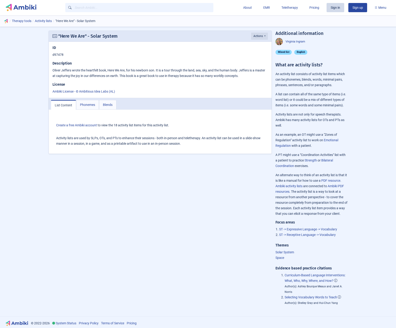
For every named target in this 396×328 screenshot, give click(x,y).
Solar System (284, 252)
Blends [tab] (108, 105)
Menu (382, 7)
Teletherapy (289, 7)
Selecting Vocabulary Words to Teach (311, 297)
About (247, 7)
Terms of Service (112, 323)
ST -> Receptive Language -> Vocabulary (307, 235)
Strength (311, 160)
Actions (258, 36)
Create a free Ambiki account (76, 125)
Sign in (335, 7)
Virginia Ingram (295, 41)
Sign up (357, 7)
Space (279, 258)
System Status (66, 323)
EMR (266, 7)
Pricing (314, 7)
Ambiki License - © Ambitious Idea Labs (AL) (83, 91)
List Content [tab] (63, 105)
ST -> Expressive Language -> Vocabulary (308, 229)
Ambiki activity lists (288, 186)
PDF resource (330, 180)
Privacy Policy (89, 323)
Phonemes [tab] (87, 105)
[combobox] (139, 7)
